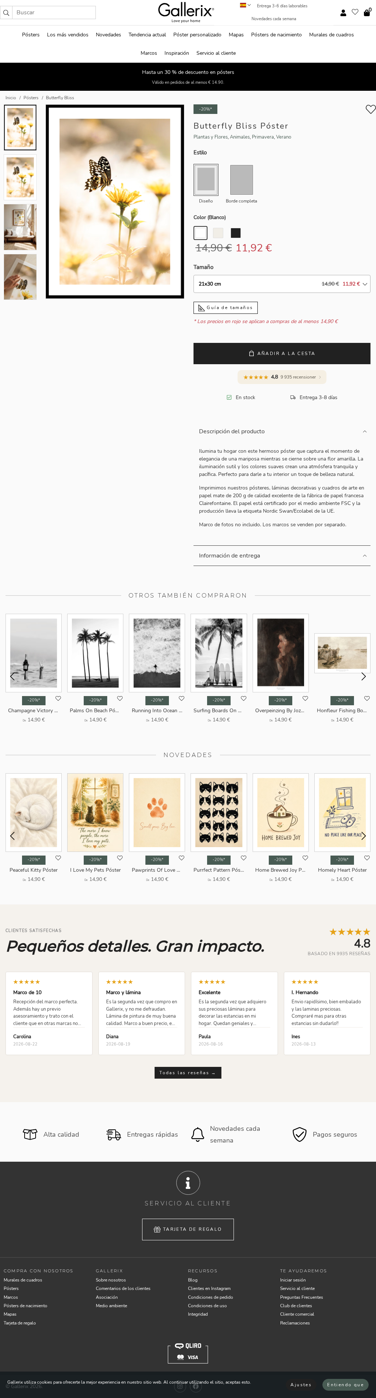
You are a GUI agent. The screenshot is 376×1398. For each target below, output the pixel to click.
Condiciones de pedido (210, 1297)
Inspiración (176, 53)
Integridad (198, 1314)
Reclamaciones (295, 1323)
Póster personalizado (197, 34)
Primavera (263, 137)
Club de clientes (296, 1306)
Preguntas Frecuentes (301, 1297)
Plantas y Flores (211, 137)
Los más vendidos (67, 34)
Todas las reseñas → (188, 1073)
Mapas (236, 34)
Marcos (149, 53)
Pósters (31, 34)
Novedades (108, 34)
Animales (240, 137)
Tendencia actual (147, 34)
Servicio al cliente (216, 53)
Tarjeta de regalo (192, 1229)
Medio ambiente (111, 1306)
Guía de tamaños (229, 308)
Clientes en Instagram (209, 1288)
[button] (6, 12)
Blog (193, 1280)
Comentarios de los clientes (123, 1288)
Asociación (107, 1297)
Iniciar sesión (293, 1280)
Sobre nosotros (111, 1280)
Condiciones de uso (207, 1306)
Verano (283, 137)
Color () (210, 217)
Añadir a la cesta (286, 353)
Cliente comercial (297, 1314)
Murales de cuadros (331, 34)
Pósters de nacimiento (276, 34)
